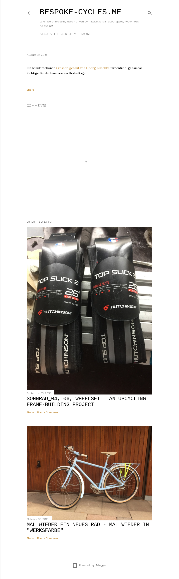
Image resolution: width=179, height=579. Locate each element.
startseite (49, 34)
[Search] (149, 12)
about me (70, 34)
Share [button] (30, 89)
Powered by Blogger (93, 565)
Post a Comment (48, 412)
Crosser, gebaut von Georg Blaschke (83, 68)
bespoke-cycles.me (80, 12)
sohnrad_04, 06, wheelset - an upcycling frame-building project (86, 402)
